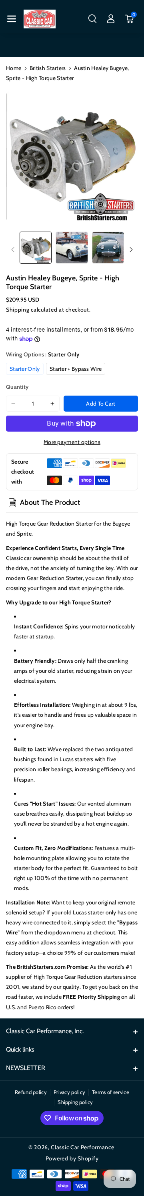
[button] (11, 18)
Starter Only (25, 368)
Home (13, 68)
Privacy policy (69, 1092)
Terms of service (110, 1092)
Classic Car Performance (82, 1147)
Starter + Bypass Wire (76, 368)
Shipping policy (75, 1102)
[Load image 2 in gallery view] (72, 248)
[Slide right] (131, 249)
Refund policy (31, 1092)
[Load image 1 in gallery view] (36, 248)
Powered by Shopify (72, 1158)
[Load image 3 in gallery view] (108, 248)
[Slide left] (13, 249)
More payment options (72, 442)
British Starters (48, 68)
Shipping (18, 309)
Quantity (17, 386)
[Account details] (111, 19)
